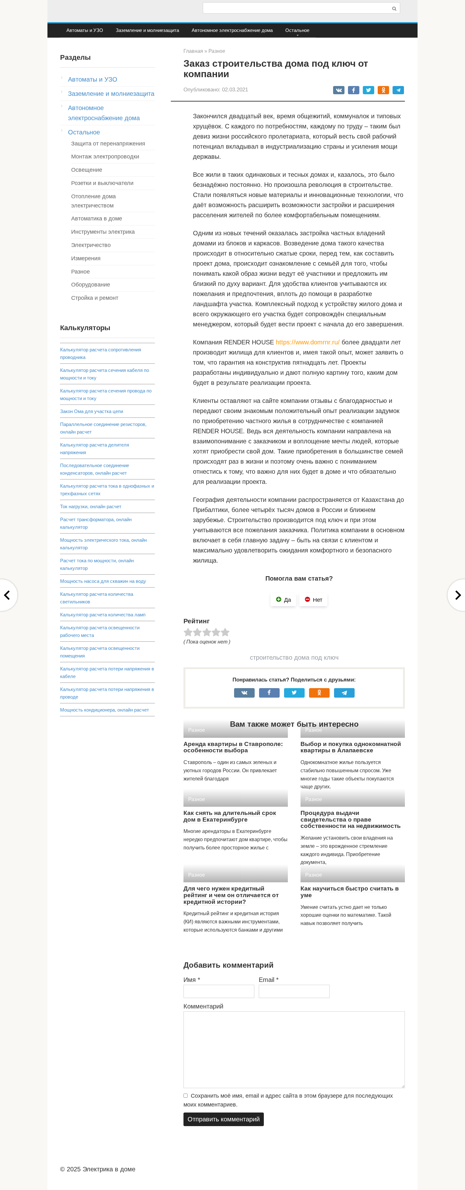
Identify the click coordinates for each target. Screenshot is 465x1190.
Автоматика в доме (96, 218)
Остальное (297, 30)
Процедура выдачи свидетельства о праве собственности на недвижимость (351, 819)
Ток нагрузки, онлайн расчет (90, 506)
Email (269, 979)
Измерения (86, 258)
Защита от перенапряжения (108, 143)
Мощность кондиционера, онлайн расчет (104, 709)
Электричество (91, 245)
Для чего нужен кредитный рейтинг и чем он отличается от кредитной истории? (231, 895)
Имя (191, 979)
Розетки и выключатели (102, 183)
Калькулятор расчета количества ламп (103, 614)
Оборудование (90, 284)
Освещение (86, 170)
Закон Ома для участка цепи (91, 411)
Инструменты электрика (103, 232)
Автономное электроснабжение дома (232, 30)
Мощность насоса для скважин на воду (103, 581)
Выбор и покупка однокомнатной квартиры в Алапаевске (351, 747)
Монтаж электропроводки (105, 156)
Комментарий (203, 1006)
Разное (80, 271)
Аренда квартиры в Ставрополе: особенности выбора (233, 747)
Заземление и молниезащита (147, 30)
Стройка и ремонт (94, 298)
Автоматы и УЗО (84, 30)
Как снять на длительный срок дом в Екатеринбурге (229, 816)
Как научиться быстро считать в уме (350, 891)
